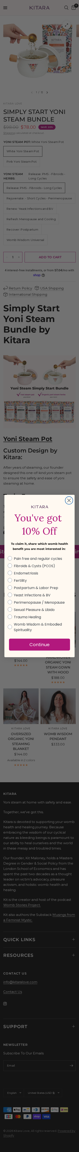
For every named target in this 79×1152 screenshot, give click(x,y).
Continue (39, 644)
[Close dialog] (69, 500)
